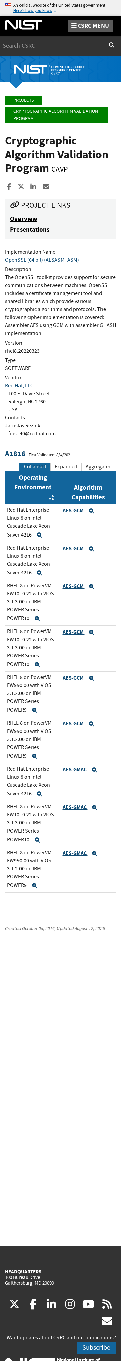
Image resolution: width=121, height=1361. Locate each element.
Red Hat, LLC (19, 385)
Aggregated (99, 466)
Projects (23, 100)
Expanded (66, 466)
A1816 (15, 454)
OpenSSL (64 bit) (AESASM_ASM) (42, 260)
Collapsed (35, 466)
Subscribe (96, 1347)
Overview (23, 219)
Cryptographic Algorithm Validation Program (55, 115)
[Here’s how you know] (60, 8)
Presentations (29, 229)
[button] (40, 535)
